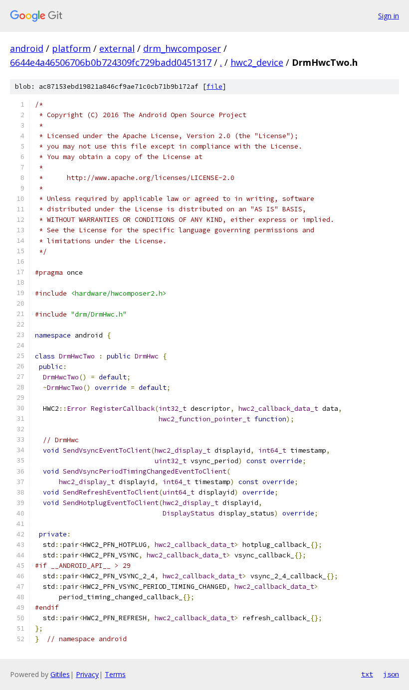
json (391, 674)
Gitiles (60, 674)
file (214, 86)
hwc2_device (256, 62)
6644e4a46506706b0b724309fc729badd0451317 (110, 62)
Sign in (388, 15)
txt (367, 674)
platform (71, 48)
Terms (115, 674)
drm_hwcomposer (182, 48)
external (117, 48)
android (26, 48)
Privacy (87, 674)
